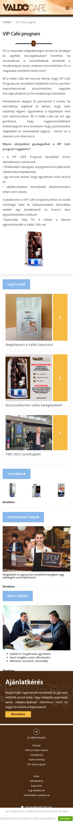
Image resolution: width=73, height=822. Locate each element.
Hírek (36, 776)
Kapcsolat (36, 785)
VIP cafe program (36, 764)
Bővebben (10, 502)
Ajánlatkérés (36, 780)
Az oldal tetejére (36, 732)
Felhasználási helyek (36, 750)
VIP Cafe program (26, 22)
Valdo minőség (36, 759)
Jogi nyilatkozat (37, 790)
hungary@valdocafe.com (38, 806)
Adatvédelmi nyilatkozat (36, 795)
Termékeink (36, 754)
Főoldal (7, 22)
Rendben (65, 818)
